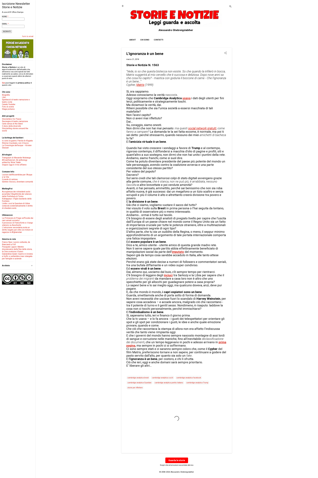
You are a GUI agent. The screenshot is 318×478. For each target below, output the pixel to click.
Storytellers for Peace (11, 119)
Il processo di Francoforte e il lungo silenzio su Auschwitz (17, 224)
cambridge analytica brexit (138, 378)
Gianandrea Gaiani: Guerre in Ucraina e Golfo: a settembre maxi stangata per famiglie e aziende (17, 256)
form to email (27, 36)
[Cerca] (230, 7)
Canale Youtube (8, 104)
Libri (4, 97)
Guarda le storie (176, 460)
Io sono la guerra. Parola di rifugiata (17, 140)
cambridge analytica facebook (188, 378)
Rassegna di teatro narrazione (15, 121)
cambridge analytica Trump (197, 383)
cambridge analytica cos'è (162, 378)
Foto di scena (8, 107)
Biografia (6, 95)
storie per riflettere (135, 387)
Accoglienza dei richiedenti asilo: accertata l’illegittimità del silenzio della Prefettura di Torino (17, 194)
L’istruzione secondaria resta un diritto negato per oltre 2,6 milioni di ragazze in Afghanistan (17, 229)
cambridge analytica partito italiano (169, 383)
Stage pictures (8, 109)
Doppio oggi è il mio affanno (14, 165)
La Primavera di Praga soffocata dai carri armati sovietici (17, 219)
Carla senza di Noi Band (12, 124)
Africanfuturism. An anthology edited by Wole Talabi (14, 161)
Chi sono (144, 40)
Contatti (158, 40)
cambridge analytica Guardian (139, 383)
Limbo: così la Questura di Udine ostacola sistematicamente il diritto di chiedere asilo (17, 205)
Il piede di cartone (10, 179)
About (132, 40)
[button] (225, 53)
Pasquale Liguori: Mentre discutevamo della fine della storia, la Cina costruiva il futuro (17, 249)
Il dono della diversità (11, 126)
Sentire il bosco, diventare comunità (17, 182)
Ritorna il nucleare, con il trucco (15, 143)
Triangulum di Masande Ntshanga (16, 157)
